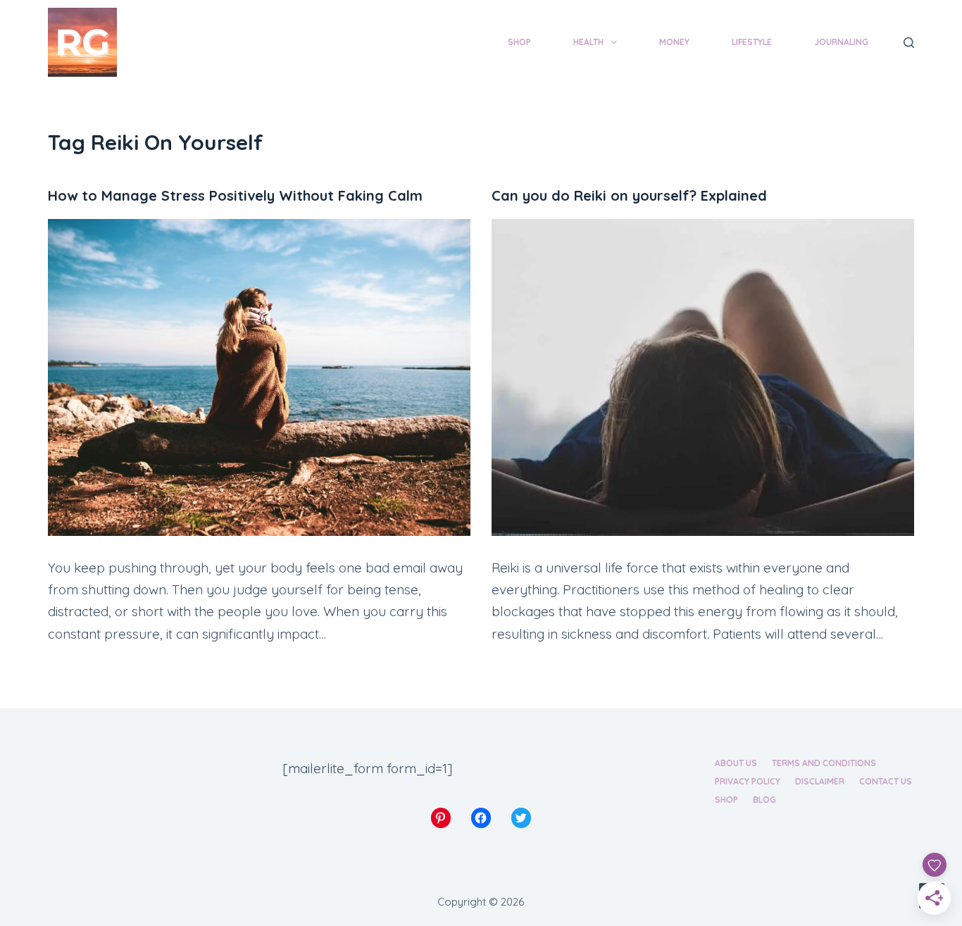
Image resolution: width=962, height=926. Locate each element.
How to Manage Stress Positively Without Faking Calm (235, 195)
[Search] (909, 42)
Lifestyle (752, 42)
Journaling (841, 42)
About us (736, 763)
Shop (519, 42)
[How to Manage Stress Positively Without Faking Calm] (259, 377)
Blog (764, 799)
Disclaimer (819, 781)
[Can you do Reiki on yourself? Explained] (703, 377)
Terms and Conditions (824, 763)
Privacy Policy (747, 781)
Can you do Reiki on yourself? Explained (629, 195)
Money (674, 42)
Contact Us (885, 781)
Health (588, 42)
